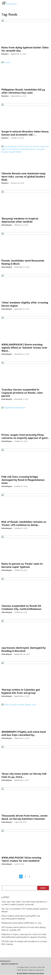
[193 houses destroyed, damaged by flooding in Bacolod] (25, 632)
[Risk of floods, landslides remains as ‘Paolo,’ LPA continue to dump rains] (25, 506)
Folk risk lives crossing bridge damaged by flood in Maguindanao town (22, 479)
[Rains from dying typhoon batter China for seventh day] (25, 32)
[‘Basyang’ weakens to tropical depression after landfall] (25, 203)
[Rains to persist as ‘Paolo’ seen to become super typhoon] (25, 548)
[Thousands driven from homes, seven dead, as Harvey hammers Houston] (25, 800)
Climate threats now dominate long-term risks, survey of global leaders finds (23, 176)
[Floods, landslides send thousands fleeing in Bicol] (25, 245)
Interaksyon (6, 225)
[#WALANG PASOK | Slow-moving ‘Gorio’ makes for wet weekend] (25, 842)
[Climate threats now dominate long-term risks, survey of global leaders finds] (25, 158)
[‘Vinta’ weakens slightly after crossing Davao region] (25, 287)
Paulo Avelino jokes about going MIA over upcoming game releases (20, 917)
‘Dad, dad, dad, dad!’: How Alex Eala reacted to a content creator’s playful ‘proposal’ (24, 903)
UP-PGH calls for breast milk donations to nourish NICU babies (24, 942)
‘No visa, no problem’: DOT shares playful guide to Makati (24, 910)
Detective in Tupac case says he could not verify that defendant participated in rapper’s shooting (23, 935)
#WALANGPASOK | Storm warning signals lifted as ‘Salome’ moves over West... (24, 347)
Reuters (4, 54)
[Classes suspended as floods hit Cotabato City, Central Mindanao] (25, 590)
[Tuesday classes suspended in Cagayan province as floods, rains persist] (25, 374)
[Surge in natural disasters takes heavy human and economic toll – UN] (25, 116)
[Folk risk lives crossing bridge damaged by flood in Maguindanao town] (25, 461)
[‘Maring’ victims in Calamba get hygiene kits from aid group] (25, 674)
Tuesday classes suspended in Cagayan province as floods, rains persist (22, 392)
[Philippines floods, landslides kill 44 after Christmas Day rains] (25, 74)
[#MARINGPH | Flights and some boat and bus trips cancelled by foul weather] (25, 716)
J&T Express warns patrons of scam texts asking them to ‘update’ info (23, 928)
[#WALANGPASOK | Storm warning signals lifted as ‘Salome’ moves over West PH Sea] (25, 329)
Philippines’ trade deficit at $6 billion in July (21, 923)
